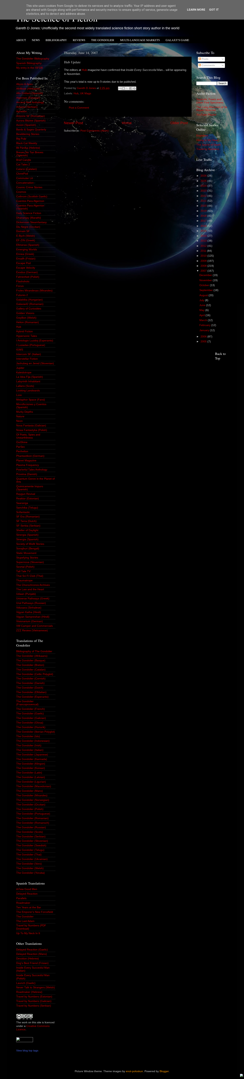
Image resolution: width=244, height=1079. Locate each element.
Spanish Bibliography (29, 63)
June (202, 305)
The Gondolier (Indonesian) (33, 740)
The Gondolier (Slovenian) (32, 840)
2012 (204, 245)
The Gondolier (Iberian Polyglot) (35, 731)
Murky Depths (24, 411)
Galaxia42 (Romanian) (29, 304)
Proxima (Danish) (26, 474)
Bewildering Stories (27, 134)
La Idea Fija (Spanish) (29, 376)
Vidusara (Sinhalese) (28, 607)
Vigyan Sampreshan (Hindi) (32, 616)
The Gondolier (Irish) (28, 745)
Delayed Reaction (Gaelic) (32, 949)
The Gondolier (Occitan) (30, 804)
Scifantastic (23, 512)
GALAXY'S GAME (177, 40)
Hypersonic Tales (26, 336)
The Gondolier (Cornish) (31, 678)
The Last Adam (25, 921)
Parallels (21, 898)
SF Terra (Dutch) (26, 521)
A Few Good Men (26, 889)
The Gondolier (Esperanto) (32, 696)
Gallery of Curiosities (28, 308)
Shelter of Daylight (27, 530)
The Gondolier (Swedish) (31, 845)
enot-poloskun (134, 1071)
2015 (204, 230)
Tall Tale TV (23, 571)
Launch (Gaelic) (25, 983)
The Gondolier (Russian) (31, 827)
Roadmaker (23, 902)
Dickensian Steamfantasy (31, 222)
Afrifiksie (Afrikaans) (28, 88)
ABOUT (21, 40)
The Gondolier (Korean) (30, 768)
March (203, 320)
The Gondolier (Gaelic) (30, 713)
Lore (19, 395)
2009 (204, 260)
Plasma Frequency (27, 465)
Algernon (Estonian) (28, 97)
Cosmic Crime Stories (29, 187)
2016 (204, 226)
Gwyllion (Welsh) (26, 317)
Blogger (164, 1071)
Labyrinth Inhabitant (28, 381)
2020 (204, 205)
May (202, 310)
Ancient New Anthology (30, 102)
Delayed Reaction (27, 893)
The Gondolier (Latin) (29, 772)
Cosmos (21, 191)
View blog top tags (27, 1050)
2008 (204, 265)
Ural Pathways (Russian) (31, 603)
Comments (208, 65)
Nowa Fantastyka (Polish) (31, 430)
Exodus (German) (27, 272)
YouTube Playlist (206, 114)
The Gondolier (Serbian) (31, 836)
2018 (204, 215)
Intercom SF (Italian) (28, 354)
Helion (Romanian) (27, 322)
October (204, 285)
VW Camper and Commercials (34, 625)
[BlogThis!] (123, 88)
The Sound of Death (208, 144)
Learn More (196, 9)
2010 (204, 255)
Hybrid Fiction (24, 331)
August (204, 295)
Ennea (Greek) (25, 254)
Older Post (179, 123)
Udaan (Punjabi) (26, 594)
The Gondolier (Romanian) (32, 818)
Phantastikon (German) (30, 456)
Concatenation (25, 182)
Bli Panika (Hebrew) (28, 147)
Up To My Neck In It (28, 933)
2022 (204, 195)
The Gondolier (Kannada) (31, 759)
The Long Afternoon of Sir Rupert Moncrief (211, 109)
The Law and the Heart (30, 589)
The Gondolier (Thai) (29, 854)
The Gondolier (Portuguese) (33, 813)
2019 (204, 210)
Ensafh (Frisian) (25, 258)
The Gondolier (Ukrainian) (32, 859)
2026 (204, 175)
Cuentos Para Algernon (30, 201)
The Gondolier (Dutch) (29, 687)
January (204, 330)
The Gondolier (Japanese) (32, 754)
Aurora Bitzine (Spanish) (31, 120)
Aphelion (21, 111)
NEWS (36, 40)
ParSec (20, 446)
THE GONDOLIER (102, 40)
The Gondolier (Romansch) (32, 822)
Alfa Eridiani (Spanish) (29, 93)
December (206, 275)
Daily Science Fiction (28, 213)
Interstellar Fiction (27, 358)
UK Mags (85, 93)
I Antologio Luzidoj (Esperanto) (34, 340)
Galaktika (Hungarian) (29, 299)
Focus (20, 286)
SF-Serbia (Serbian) (28, 525)
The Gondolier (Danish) (30, 683)
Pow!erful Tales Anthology (31, 469)
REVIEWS (79, 40)
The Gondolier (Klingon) (30, 763)
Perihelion (22, 451)
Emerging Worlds (26, 249)
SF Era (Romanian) (28, 516)
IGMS (19, 349)
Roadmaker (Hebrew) (29, 992)
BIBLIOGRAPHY (56, 40)
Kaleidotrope (23, 372)
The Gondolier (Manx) (29, 790)
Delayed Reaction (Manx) (31, 954)
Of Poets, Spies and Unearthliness (28, 436)
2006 (204, 336)
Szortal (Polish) (25, 566)
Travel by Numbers (207, 149)
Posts (204, 59)
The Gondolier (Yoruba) (30, 872)
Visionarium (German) (29, 621)
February (205, 325)
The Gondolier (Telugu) (30, 850)
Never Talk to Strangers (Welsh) (35, 987)
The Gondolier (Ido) (28, 736)
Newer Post (73, 123)
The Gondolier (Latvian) (30, 777)
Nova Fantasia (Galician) (31, 425)
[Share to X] (127, 88)
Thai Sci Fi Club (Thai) (29, 575)
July (202, 300)
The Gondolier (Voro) (29, 863)
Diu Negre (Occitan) (28, 226)
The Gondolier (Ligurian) (31, 781)
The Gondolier (25, 916)
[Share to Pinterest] (134, 88)
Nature (20, 416)
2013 (204, 240)
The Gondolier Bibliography (32, 58)
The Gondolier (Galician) (31, 718)
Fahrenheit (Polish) (27, 276)
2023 (204, 190)
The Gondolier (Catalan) (31, 669)
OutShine (21, 442)
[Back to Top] (241, 1076)
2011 (204, 250)
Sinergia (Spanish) (27, 534)
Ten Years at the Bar (28, 907)
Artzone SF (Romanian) (30, 116)
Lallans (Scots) (25, 386)
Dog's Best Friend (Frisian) (32, 963)
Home (127, 123)
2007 (204, 270)
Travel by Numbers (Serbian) (33, 1005)
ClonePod (22, 173)
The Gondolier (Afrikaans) (31, 656)
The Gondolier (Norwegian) (32, 800)
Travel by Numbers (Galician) (33, 1001)
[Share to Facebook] (131, 88)
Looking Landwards (28, 390)
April (202, 315)
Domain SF (23, 231)
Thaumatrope (24, 580)
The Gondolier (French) (30, 709)
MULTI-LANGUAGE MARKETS (140, 40)
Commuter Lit (24, 178)
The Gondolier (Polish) (29, 809)
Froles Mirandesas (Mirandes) (34, 290)
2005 (204, 341)
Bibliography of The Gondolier (34, 651)
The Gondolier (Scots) (29, 832)
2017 (204, 220)
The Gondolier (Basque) (30, 660)
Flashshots (22, 281)
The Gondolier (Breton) (30, 665)
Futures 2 (22, 295)
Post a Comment (79, 107)
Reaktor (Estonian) (27, 498)
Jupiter (20, 368)
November (206, 280)
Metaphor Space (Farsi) (30, 399)
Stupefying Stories (27, 557)
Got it (214, 9)
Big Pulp (21, 138)
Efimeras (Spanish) (27, 245)
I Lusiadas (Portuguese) (30, 345)
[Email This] (120, 88)
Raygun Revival (25, 494)
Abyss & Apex (24, 84)
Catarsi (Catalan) (26, 169)
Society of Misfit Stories (30, 544)
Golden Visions (25, 313)
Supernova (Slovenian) (30, 562)
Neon (19, 421)
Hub (84, 69)
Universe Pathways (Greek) (32, 598)
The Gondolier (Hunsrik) (30, 727)
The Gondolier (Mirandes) (31, 795)
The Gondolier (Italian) (29, 750)
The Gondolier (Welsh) (30, 868)
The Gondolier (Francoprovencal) (27, 703)
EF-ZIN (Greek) (25, 240)
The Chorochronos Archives (33, 585)
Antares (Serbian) (27, 107)
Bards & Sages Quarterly (31, 129)
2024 (204, 185)
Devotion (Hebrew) (27, 958)
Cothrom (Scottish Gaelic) (31, 196)
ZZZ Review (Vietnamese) (32, 630)
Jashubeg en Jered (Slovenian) (35, 363)
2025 (204, 180)
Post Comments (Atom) (94, 130)
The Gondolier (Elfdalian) (31, 692)
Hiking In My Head (207, 140)
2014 (204, 235)
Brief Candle (23, 160)
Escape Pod (23, 263)
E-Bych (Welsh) (25, 235)
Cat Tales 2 (23, 164)
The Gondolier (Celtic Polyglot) (34, 674)
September (206, 290)
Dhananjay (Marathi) (28, 217)
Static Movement (26, 553)
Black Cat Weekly (26, 143)
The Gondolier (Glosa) (29, 722)
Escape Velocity (25, 267)
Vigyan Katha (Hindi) (28, 612)
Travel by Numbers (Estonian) (34, 996)
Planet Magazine (26, 460)
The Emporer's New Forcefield (34, 912)
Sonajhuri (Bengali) (27, 548)
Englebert (202, 135)
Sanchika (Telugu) (27, 507)
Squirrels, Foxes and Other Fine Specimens (209, 101)
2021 (204, 200)
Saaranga (22, 503)
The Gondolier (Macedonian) (33, 786)
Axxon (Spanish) (26, 125)
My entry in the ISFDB (29, 67)
